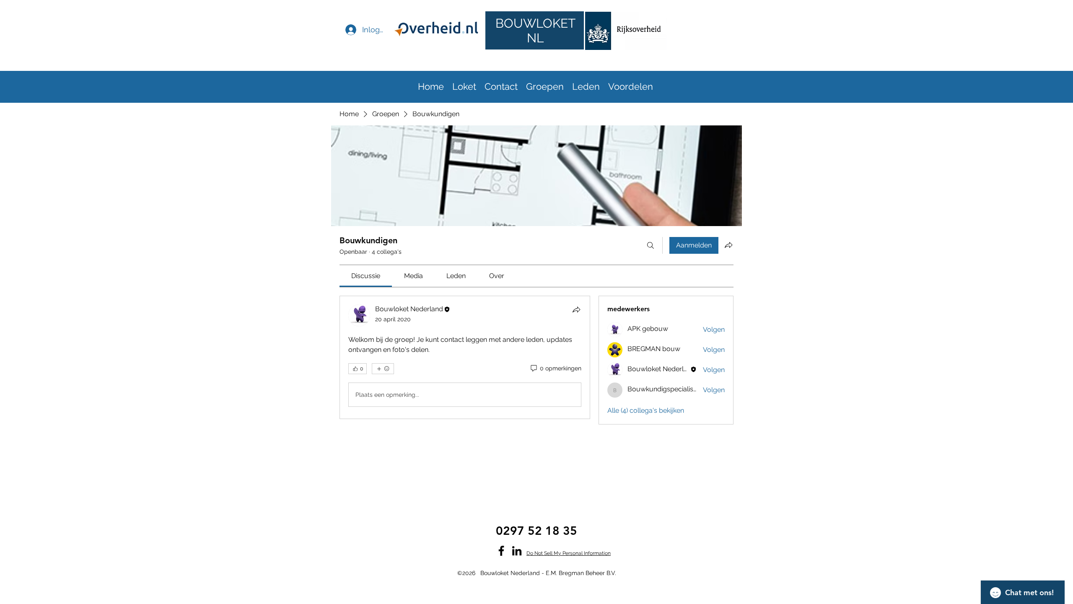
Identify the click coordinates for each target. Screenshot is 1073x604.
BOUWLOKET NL (535, 30)
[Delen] (576, 310)
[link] (365, 276)
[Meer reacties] (383, 368)
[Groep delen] (728, 245)
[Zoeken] (650, 245)
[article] (465, 357)
